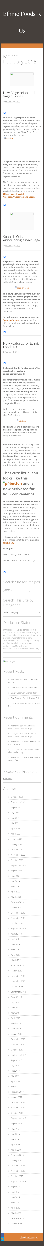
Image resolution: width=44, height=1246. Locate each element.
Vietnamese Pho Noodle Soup (24, 687)
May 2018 (15, 1013)
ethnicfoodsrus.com (29, 1237)
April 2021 (15, 828)
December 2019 (18, 912)
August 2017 (16, 1060)
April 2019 (15, 955)
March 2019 (16, 960)
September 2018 (18, 991)
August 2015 (16, 1186)
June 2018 (15, 1007)
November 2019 (18, 918)
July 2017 (15, 1065)
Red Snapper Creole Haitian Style (25, 698)
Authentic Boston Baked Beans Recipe (21, 727)
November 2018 (18, 981)
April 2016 (15, 1144)
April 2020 (15, 891)
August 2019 (16, 934)
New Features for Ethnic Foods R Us (21, 345)
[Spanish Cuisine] (22, 288)
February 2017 (17, 1092)
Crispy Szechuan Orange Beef (24, 693)
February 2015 (17, 1218)
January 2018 (16, 1034)
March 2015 (16, 1213)
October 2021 (17, 797)
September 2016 (18, 1118)
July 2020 (15, 876)
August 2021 (16, 807)
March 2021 (16, 833)
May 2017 (15, 1076)
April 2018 (15, 1018)
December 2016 (18, 1102)
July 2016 (15, 1128)
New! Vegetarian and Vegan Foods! (19, 94)
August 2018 (16, 997)
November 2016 (18, 1107)
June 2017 (15, 1070)
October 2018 (17, 986)
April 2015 (15, 1207)
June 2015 (15, 1197)
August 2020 (16, 870)
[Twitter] (2, 1239)
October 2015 (17, 1176)
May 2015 (15, 1202)
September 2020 (18, 865)
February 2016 (17, 1155)
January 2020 (16, 907)
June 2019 (15, 944)
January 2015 (16, 1223)
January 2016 (16, 1160)
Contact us (7, 778)
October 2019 (17, 923)
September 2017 (18, 1055)
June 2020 (15, 881)
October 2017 (17, 1049)
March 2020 (16, 897)
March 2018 (16, 1023)
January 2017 (16, 1097)
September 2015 (18, 1181)
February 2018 (17, 1028)
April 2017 (15, 1081)
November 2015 (18, 1171)
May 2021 (15, 823)
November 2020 (18, 854)
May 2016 (15, 1139)
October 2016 (17, 1113)
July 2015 (15, 1192)
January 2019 (16, 970)
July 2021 (15, 812)
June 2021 (15, 818)
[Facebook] (2, 1235)
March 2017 (16, 1086)
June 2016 (15, 1134)
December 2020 (18, 849)
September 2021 (18, 802)
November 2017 (18, 1044)
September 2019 (18, 928)
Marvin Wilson (17, 725)
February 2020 (17, 902)
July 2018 (15, 1002)
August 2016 (16, 1123)
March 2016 (16, 1149)
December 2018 (18, 976)
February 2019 (17, 965)
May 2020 (15, 886)
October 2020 (17, 860)
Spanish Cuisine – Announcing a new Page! (22, 238)
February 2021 (17, 839)
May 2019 (15, 949)
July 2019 (15, 939)
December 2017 (18, 1039)
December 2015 (18, 1165)
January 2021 (16, 844)
